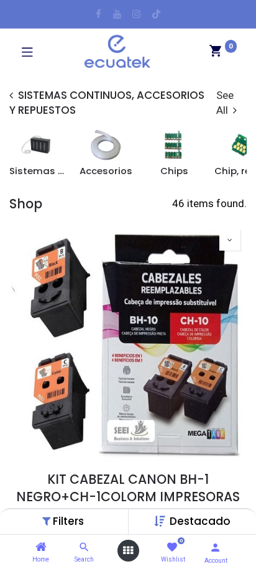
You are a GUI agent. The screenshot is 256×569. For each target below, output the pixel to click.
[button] (200, 521)
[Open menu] (128, 550)
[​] (98, 14)
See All (225, 102)
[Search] (84, 547)
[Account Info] (215, 547)
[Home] (41, 547)
